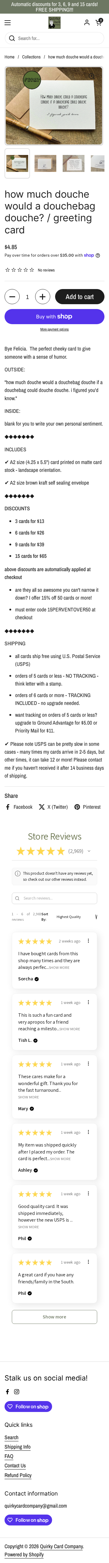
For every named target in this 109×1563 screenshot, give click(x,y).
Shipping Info (18, 1446)
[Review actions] (88, 940)
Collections (31, 57)
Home (10, 57)
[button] (12, 296)
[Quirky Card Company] (54, 23)
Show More (59, 967)
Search (11, 1437)
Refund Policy (18, 1475)
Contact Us (15, 1465)
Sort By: (44, 917)
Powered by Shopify (24, 1554)
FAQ (9, 1456)
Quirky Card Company (61, 1546)
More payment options (54, 329)
